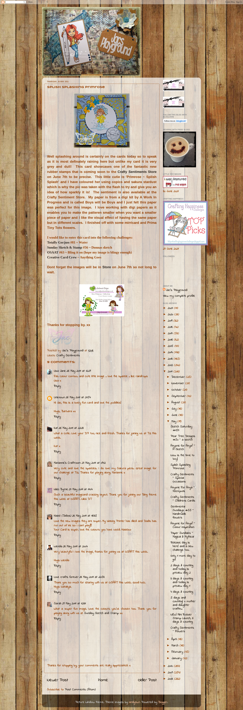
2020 (171, 314)
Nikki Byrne (61, 489)
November (178, 383)
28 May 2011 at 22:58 (92, 577)
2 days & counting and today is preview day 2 (182, 569)
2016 (171, 340)
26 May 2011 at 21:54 (78, 397)
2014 (171, 352)
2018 (171, 327)
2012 (171, 365)
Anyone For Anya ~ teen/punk (183, 489)
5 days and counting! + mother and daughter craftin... (183, 603)
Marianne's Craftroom (67, 463)
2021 (171, 308)
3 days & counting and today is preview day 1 (182, 582)
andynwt (134, 702)
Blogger (162, 702)
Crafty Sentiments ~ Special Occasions (182, 478)
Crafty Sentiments (68, 355)
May (174, 421)
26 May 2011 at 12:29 (79, 371)
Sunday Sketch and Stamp (101, 613)
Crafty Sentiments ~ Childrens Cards (183, 499)
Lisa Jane (60, 371)
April (174, 639)
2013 (171, 359)
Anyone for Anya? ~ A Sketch (183, 448)
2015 (171, 346)
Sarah (57, 603)
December (178, 377)
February (177, 652)
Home (103, 680)
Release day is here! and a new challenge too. (182, 546)
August (176, 402)
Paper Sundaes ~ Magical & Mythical (182, 535)
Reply (57, 386)
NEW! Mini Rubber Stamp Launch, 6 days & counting (182, 618)
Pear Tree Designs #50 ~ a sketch (183, 438)
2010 (171, 666)
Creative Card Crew (62, 257)
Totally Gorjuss (58, 242)
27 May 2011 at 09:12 (94, 463)
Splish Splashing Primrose (180, 467)
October (177, 390)
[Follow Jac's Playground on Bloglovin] (175, 122)
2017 (171, 333)
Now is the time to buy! (182, 457)
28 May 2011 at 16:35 (84, 516)
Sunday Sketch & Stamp (64, 247)
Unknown (59, 397)
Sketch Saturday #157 (181, 428)
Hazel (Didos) (62, 516)
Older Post (147, 680)
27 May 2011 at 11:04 (81, 489)
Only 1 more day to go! (183, 558)
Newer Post (57, 680)
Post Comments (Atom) (80, 689)
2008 (171, 679)
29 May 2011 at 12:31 (74, 603)
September (179, 396)
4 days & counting (182, 592)
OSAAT (52, 252)
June (174, 415)
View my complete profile (179, 296)
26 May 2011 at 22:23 (71, 428)
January (177, 658)
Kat (56, 428)
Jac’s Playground (176, 290)
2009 (171, 672)
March (175, 645)
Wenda (58, 546)
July (174, 409)
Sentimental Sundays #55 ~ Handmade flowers (182, 512)
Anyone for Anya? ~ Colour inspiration (183, 525)
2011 (171, 371)
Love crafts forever (66, 577)
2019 (171, 321)
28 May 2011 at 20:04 (75, 546)
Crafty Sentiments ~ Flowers (182, 630)
